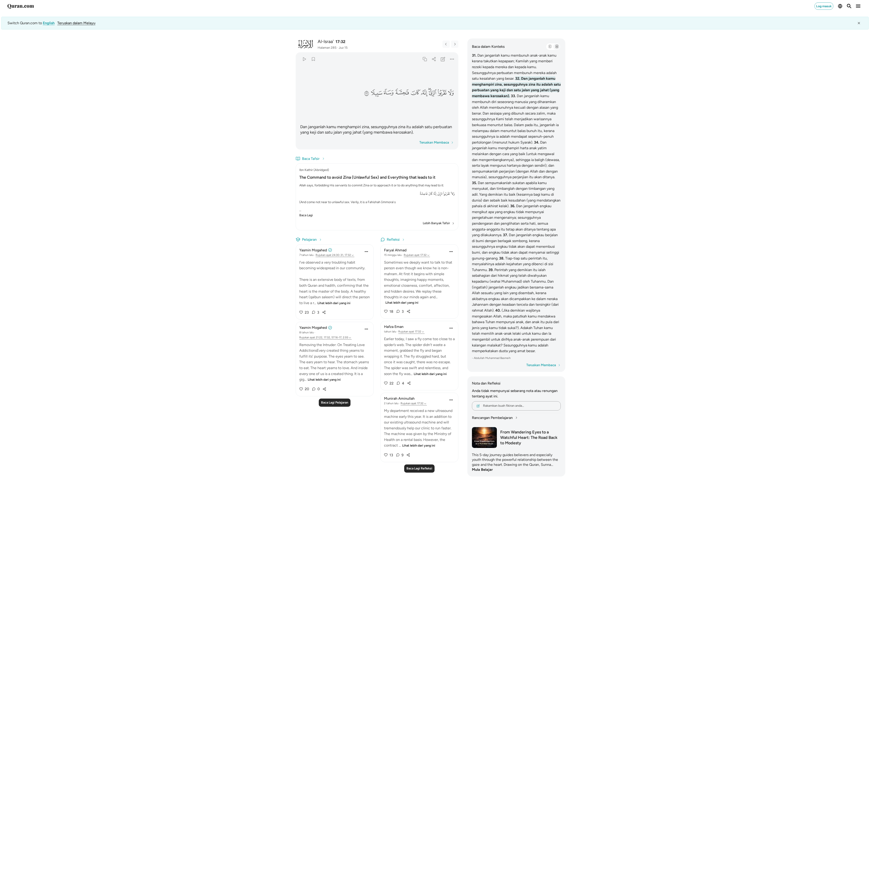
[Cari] (849, 6)
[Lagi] (452, 59)
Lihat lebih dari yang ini (333, 303)
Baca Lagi (306, 215)
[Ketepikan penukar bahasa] (859, 23)
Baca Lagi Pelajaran (334, 402)
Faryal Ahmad (395, 250)
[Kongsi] (434, 59)
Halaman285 (327, 48)
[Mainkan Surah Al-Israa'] (304, 59)
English (49, 23)
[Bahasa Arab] (549, 47)
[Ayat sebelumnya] (446, 44)
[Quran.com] (20, 6)
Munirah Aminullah (399, 398)
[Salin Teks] (425, 59)
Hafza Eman (394, 327)
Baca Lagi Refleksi (419, 468)
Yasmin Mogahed (313, 250)
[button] (451, 93)
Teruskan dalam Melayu (76, 23)
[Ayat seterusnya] (454, 44)
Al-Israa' (326, 41)
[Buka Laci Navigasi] (858, 6)
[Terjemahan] (556, 47)
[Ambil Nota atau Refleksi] (443, 59)
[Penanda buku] (313, 59)
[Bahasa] (840, 6)
